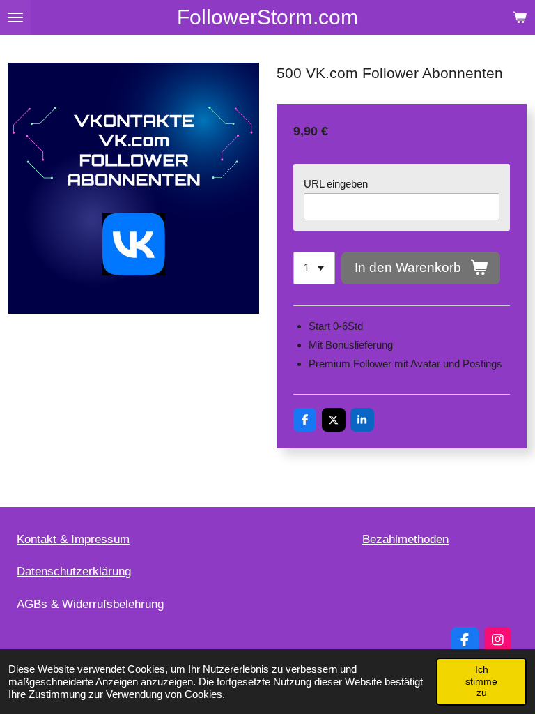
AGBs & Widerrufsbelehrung (90, 604)
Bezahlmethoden (405, 539)
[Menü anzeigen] (15, 17)
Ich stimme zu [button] (481, 680)
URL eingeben (336, 184)
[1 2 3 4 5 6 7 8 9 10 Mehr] (314, 268)
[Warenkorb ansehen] (519, 17)
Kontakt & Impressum (73, 539)
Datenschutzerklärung (74, 571)
